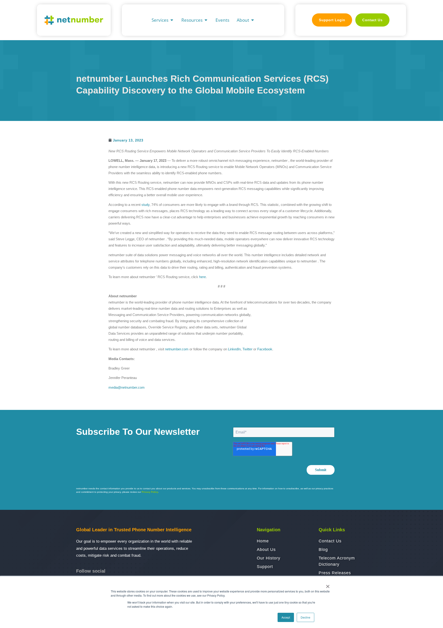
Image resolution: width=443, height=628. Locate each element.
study (145, 205)
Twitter (247, 349)
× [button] (327, 585)
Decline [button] (305, 617)
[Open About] (252, 20)
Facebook (264, 349)
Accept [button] (285, 617)
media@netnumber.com (126, 387)
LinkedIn (234, 349)
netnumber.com (177, 349)
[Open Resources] (206, 20)
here (202, 277)
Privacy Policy (150, 492)
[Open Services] (172, 20)
